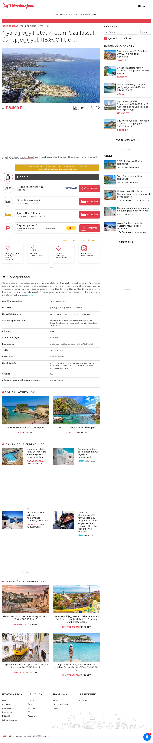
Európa (31, 700)
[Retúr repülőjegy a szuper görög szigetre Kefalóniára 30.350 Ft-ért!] (110, 92)
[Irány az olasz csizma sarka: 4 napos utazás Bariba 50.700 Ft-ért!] (25, 612)
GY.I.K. (56, 700)
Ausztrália (32, 716)
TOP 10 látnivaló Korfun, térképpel (25, 427)
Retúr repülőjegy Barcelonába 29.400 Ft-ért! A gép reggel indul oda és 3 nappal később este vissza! (76, 619)
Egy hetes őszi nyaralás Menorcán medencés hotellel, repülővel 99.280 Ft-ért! (76, 667)
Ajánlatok (63, 14)
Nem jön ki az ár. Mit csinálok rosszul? (80, 240)
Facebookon (29, 159)
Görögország (35, 461)
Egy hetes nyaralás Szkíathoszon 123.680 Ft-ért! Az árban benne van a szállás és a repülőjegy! (132, 105)
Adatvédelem (8, 708)
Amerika (31, 708)
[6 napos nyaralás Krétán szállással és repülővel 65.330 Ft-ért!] (110, 75)
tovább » (30, 295)
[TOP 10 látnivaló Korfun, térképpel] (25, 423)
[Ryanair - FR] (71, 191)
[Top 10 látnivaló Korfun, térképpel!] (76, 423)
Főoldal (5, 700)
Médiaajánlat (7, 716)
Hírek (81, 461)
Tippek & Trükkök (60, 704)
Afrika (30, 712)
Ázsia (30, 704)
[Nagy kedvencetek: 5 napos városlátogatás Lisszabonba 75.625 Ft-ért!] (25, 660)
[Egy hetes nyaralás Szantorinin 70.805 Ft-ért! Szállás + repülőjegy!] (110, 58)
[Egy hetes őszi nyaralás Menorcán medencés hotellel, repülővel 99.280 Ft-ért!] (76, 660)
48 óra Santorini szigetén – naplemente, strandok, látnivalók (37, 516)
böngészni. (73, 169)
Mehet (145, 32)
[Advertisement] (51, 133)
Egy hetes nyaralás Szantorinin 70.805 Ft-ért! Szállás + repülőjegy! (133, 54)
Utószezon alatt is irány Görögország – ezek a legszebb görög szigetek (37, 453)
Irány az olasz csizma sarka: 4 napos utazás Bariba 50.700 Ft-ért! (25, 617)
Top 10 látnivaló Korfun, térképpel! (76, 427)
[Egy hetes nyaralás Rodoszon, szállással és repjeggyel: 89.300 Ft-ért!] (110, 128)
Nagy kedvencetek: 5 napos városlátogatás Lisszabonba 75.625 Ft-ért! (25, 666)
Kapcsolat (83, 700)
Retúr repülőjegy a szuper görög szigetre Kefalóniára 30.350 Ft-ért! (131, 87)
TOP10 (17, 432)
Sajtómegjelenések (10, 720)
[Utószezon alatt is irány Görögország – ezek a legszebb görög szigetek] (12, 464)
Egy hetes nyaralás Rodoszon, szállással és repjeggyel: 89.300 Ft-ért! (133, 123)
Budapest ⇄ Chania (30, 187)
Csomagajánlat (90, 14)
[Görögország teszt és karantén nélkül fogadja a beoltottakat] (63, 464)
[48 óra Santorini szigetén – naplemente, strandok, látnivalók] (12, 527)
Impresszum (7, 712)
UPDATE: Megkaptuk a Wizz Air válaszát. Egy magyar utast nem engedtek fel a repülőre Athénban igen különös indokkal (88, 522)
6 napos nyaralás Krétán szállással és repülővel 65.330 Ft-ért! (133, 70)
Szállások (75, 14)
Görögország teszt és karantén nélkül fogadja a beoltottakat (133, 209)
